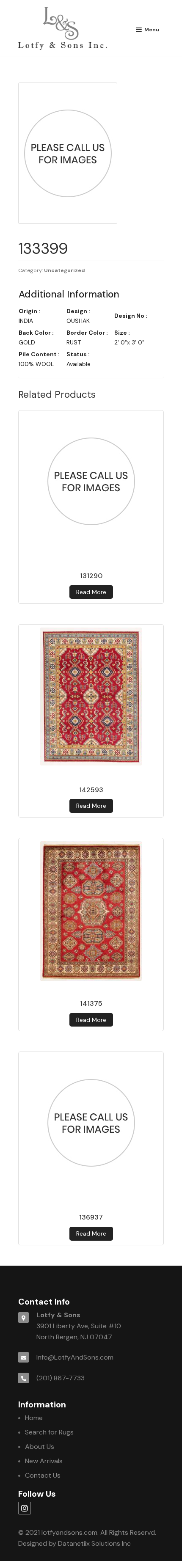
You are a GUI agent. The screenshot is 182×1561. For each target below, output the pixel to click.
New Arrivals (44, 1460)
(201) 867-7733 (60, 1378)
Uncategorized (64, 270)
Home (34, 1417)
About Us (39, 1446)
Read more (91, 592)
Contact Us (43, 1475)
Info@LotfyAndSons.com (74, 1357)
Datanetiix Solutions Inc (94, 1543)
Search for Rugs (49, 1432)
